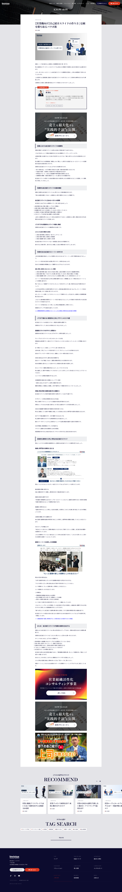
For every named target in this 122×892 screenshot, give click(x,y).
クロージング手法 (25, 829)
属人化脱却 (75, 829)
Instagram (60, 105)
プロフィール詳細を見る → (51, 102)
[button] (96, 781)
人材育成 (44, 829)
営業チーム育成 (67, 829)
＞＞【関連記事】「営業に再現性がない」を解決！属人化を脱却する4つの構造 (54, 618)
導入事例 (74, 3)
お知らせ (96, 878)
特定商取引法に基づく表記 (23, 880)
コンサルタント (80, 3)
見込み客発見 (83, 829)
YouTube (48, 105)
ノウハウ (87, 3)
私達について (52, 3)
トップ (55, 859)
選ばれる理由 (59, 3)
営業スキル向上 (58, 829)
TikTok (54, 105)
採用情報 (92, 3)
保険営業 (51, 829)
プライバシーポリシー (14, 880)
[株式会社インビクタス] (5, 4)
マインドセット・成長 (35, 829)
